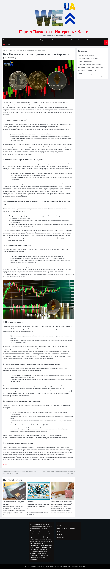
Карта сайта (60, 537)
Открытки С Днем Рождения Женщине (89, 64)
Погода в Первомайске (85, 61)
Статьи (13, 40)
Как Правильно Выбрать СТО (87, 71)
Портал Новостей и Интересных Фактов (55, 31)
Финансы (65, 40)
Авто (20, 40)
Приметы (81, 40)
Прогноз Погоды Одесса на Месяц (88, 58)
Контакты (60, 531)
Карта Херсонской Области (86, 55)
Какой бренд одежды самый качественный (90, 68)
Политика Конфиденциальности (66, 528)
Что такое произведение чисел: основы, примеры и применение (38, 504)
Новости (5, 40)
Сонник (89, 40)
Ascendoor (67, 566)
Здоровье (34, 40)
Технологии (55, 40)
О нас (59, 525)
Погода (73, 40)
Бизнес (27, 40)
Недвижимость (44, 40)
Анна (18, 58)
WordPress (82, 566)
